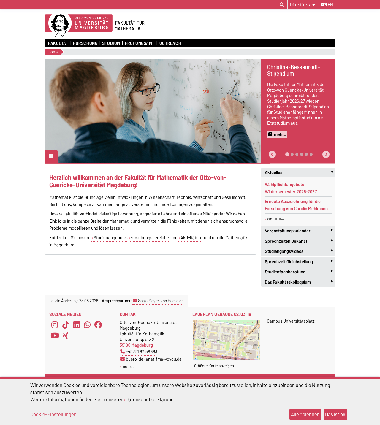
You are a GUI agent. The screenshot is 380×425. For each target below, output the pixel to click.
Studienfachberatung (299, 272)
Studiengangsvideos (299, 251)
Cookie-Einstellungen (53, 414)
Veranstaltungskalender (299, 231)
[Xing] (65, 335)
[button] (272, 154)
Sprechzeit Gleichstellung (299, 262)
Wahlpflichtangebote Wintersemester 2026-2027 (291, 188)
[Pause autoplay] (51, 156)
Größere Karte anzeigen (214, 366)
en (330, 4)
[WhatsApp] (87, 325)
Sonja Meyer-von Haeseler (160, 300)
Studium (111, 43)
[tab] (287, 154)
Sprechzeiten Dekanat (299, 241)
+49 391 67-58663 (141, 351)
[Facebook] (98, 325)
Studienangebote (110, 237)
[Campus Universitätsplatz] (226, 358)
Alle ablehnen (305, 414)
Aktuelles (300, 172)
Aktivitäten (191, 237)
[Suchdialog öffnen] (281, 4)
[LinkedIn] (76, 325)
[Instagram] (54, 325)
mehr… (127, 366)
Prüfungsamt (140, 43)
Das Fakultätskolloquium (299, 282)
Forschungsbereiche (150, 237)
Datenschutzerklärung (150, 399)
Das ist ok (335, 414)
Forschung (85, 43)
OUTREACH (170, 43)
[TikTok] (65, 325)
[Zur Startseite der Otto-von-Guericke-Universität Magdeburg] (79, 26)
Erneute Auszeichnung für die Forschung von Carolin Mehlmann (296, 205)
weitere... (275, 218)
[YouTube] (54, 335)
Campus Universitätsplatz (291, 321)
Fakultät (58, 43)
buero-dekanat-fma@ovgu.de (154, 359)
